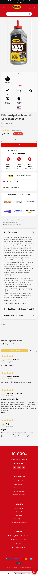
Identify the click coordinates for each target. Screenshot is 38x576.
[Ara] (29, 14)
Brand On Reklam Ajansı (22, 573)
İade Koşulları (19, 512)
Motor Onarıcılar (19, 481)
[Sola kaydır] (15, 68)
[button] (3, 8)
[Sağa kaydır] (23, 68)
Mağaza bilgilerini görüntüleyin (12, 225)
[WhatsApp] (34, 571)
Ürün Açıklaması (19, 232)
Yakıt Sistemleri (19, 488)
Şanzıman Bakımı (19, 484)
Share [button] (4, 324)
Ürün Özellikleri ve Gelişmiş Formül (19, 309)
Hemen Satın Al (19, 145)
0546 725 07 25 (20, 543)
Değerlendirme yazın (15, 350)
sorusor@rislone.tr (20, 547)
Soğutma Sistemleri (19, 491)
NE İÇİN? (19, 74)
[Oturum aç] (30, 8)
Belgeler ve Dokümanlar (19, 315)
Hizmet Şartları (19, 519)
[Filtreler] (30, 350)
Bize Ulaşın (19, 515)
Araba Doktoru (19, 508)
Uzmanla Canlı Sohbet (20, 540)
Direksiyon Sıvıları (19, 494)
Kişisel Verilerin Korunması (19, 522)
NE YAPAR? (19, 85)
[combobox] (18, 14)
